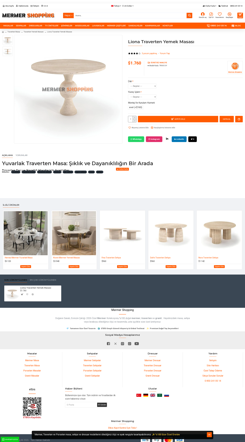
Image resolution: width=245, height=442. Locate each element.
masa (91, 172)
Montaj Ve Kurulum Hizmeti (141, 102)
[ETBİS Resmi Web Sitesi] (32, 408)
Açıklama (7, 155)
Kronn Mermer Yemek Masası (66, 258)
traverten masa (29, 172)
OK (209, 435)
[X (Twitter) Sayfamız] (115, 343)
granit (158, 318)
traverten (15, 172)
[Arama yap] (189, 15)
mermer (136, 318)
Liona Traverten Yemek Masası (35, 288)
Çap (130, 81)
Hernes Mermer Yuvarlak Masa (18, 258)
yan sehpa (68, 172)
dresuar (57, 172)
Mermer (101, 318)
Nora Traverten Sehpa (208, 258)
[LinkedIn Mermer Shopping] (167, 138)
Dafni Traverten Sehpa (160, 258)
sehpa (99, 172)
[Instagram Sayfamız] (122, 343)
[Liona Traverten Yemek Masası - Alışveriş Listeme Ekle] (27, 294)
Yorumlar (22, 155)
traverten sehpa (44, 172)
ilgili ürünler (11, 205)
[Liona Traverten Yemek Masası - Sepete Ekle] (22, 294)
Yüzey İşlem (134, 92)
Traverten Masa (14, 32)
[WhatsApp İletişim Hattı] (129, 343)
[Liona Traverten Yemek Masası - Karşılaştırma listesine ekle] (33, 294)
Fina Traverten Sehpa (111, 258)
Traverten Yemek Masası (34, 32)
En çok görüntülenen (43, 280)
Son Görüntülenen (15, 280)
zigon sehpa (81, 172)
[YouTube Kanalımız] (137, 343)
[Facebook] (108, 343)
